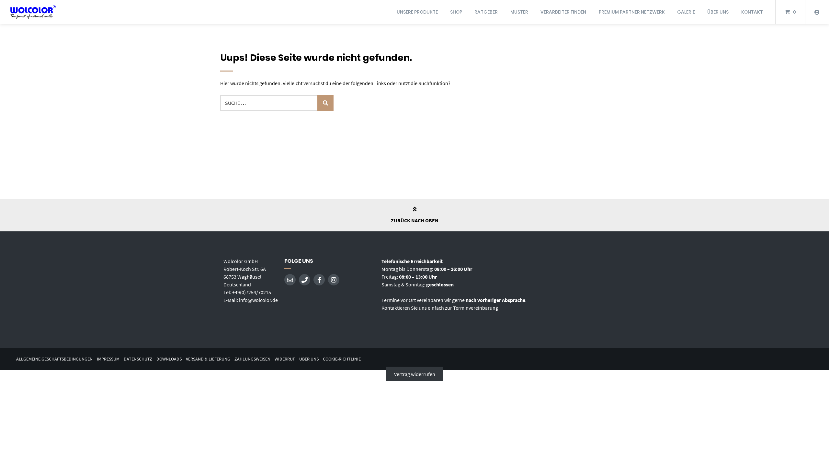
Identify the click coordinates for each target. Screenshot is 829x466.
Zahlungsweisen (252, 359)
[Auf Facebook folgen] (319, 279)
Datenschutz (138, 359)
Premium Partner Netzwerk (632, 12)
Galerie (686, 12)
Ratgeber (486, 12)
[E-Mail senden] (290, 279)
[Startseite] (33, 12)
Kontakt (752, 12)
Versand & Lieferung (208, 359)
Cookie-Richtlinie (342, 359)
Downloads (169, 359)
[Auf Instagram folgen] (333, 279)
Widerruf (285, 359)
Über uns (718, 12)
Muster (519, 12)
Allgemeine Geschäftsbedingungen (54, 359)
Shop (456, 12)
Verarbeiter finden (563, 12)
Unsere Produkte (417, 12)
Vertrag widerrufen (414, 374)
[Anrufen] (304, 279)
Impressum (108, 359)
